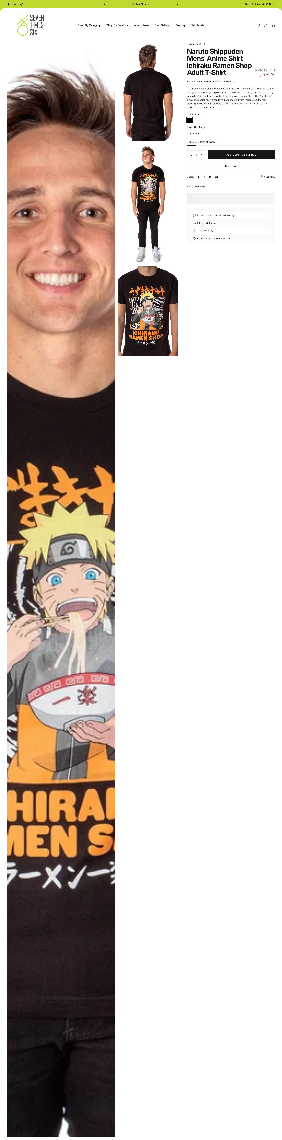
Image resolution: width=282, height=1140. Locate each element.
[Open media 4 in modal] (148, 311)
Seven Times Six (196, 43)
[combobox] (260, 4)
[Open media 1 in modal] (61, 589)
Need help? (269, 177)
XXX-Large (195, 133)
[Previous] (105, 4)
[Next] (177, 4)
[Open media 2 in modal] (148, 91)
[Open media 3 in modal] (148, 204)
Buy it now (231, 166)
